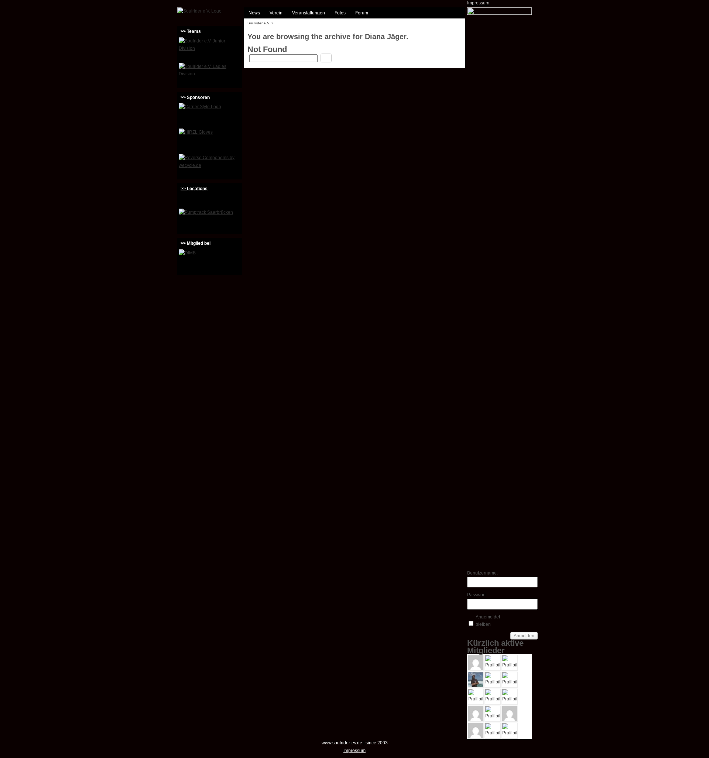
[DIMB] (209, 261)
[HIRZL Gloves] (209, 140)
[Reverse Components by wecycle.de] (209, 166)
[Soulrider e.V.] (199, 11)
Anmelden (524, 635)
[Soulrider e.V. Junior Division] (209, 49)
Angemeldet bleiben (488, 620)
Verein (276, 13)
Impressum (478, 3)
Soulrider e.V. (258, 23)
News (254, 13)
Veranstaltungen (308, 13)
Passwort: (477, 594)
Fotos (340, 13)
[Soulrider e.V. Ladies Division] (209, 74)
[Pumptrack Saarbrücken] (209, 220)
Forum (361, 13)
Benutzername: (480, 573)
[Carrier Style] (209, 115)
